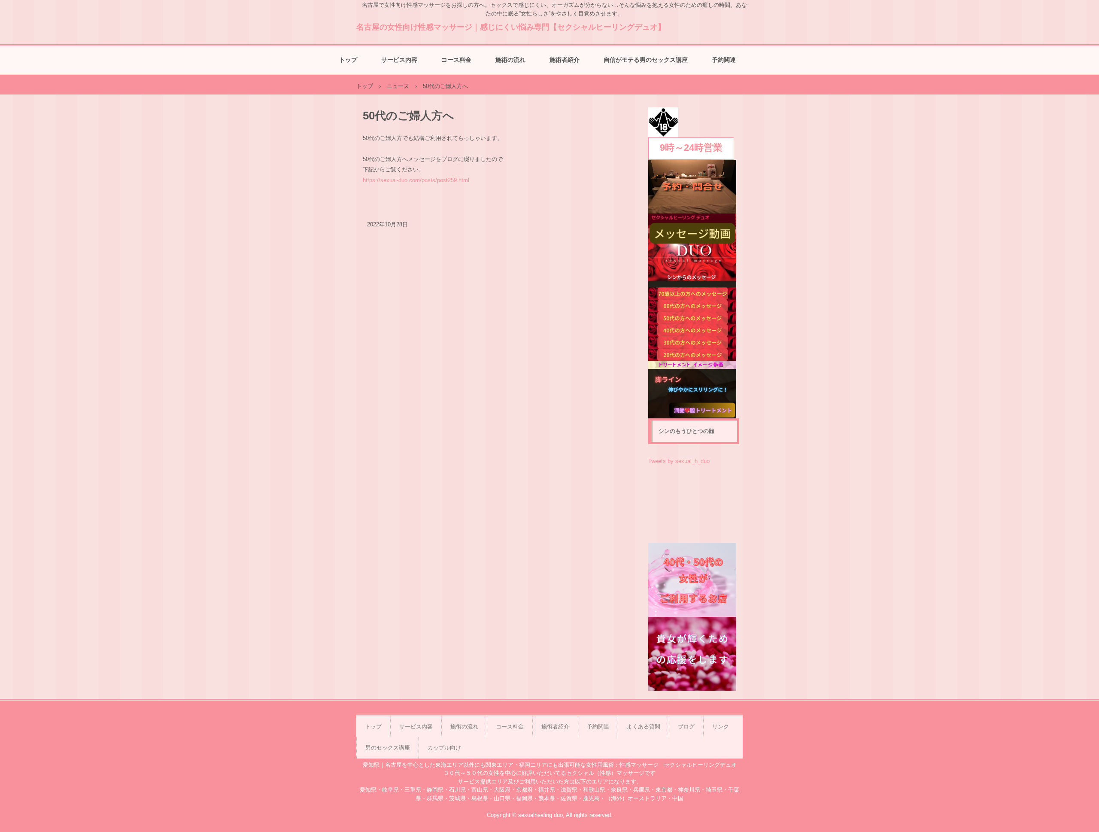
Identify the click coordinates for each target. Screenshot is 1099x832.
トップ (348, 59)
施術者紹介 (565, 59)
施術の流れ (510, 59)
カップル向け (444, 747)
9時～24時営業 (691, 147)
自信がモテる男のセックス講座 (646, 59)
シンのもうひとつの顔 (686, 431)
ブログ (686, 726)
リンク (720, 726)
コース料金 (456, 59)
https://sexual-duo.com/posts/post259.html (416, 180)
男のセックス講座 (387, 747)
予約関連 (724, 59)
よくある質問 (643, 726)
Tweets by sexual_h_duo (679, 461)
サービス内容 (399, 59)
